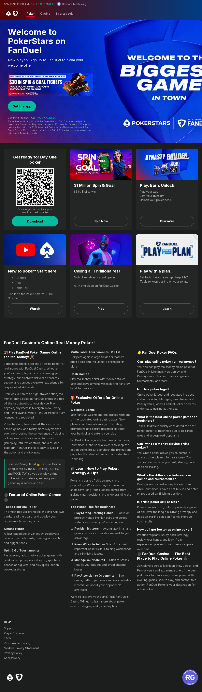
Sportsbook (64, 13)
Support (9, 628)
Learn (167, 309)
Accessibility (12, 658)
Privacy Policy (13, 653)
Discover (167, 221)
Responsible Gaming (17, 643)
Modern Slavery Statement (21, 648)
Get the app (22, 106)
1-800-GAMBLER (46, 117)
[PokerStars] (14, 677)
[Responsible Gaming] (190, 677)
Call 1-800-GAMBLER (43, 4)
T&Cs (7, 638)
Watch (35, 309)
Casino (45, 13)
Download (35, 221)
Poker (30, 13)
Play (101, 309)
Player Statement (15, 633)
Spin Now (101, 221)
